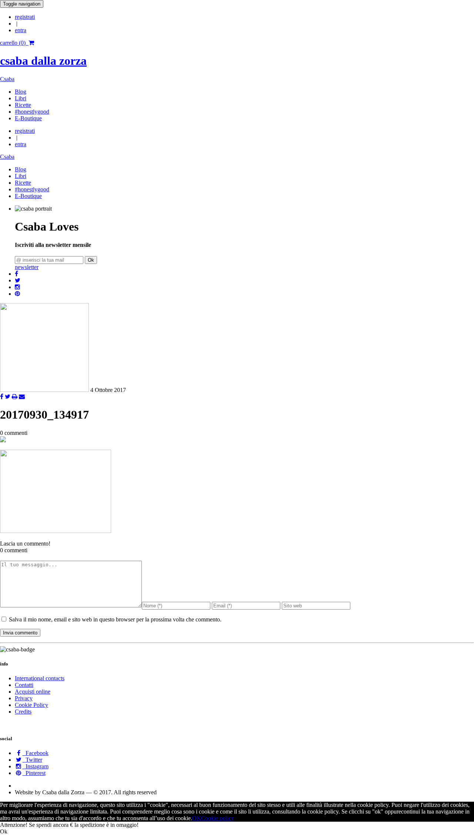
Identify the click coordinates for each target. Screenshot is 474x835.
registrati (25, 17)
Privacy (24, 698)
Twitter (32, 760)
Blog (20, 91)
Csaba (7, 79)
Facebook (36, 753)
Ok (91, 260)
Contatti (24, 685)
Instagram (36, 766)
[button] (16, 274)
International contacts (39, 678)
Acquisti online (32, 691)
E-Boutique (28, 118)
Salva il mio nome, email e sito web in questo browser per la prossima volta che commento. (115, 619)
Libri (20, 98)
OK (196, 818)
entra (20, 30)
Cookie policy (217, 818)
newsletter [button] (27, 267)
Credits (23, 711)
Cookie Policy (31, 705)
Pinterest (34, 773)
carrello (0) (14, 43)
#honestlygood (32, 111)
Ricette (23, 105)
